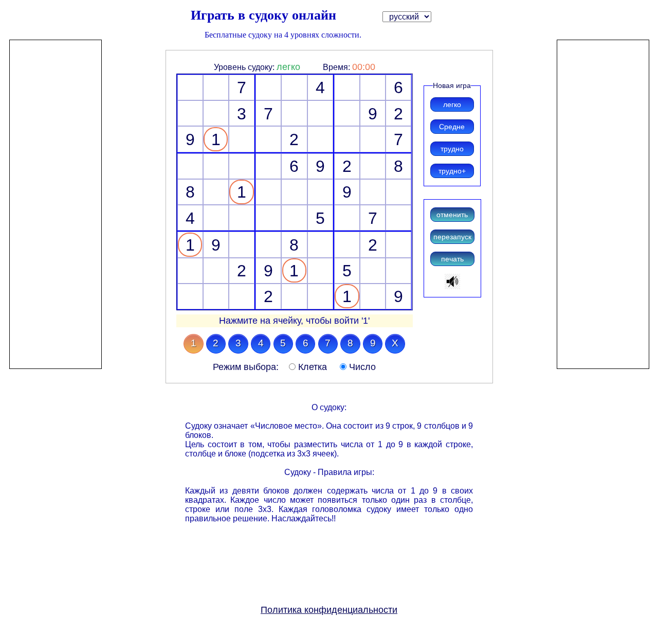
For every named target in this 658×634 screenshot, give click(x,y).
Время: (337, 67)
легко (288, 67)
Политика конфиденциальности (329, 610)
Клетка (312, 367)
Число (362, 367)
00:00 (363, 67)
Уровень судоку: (245, 67)
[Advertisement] (55, 194)
